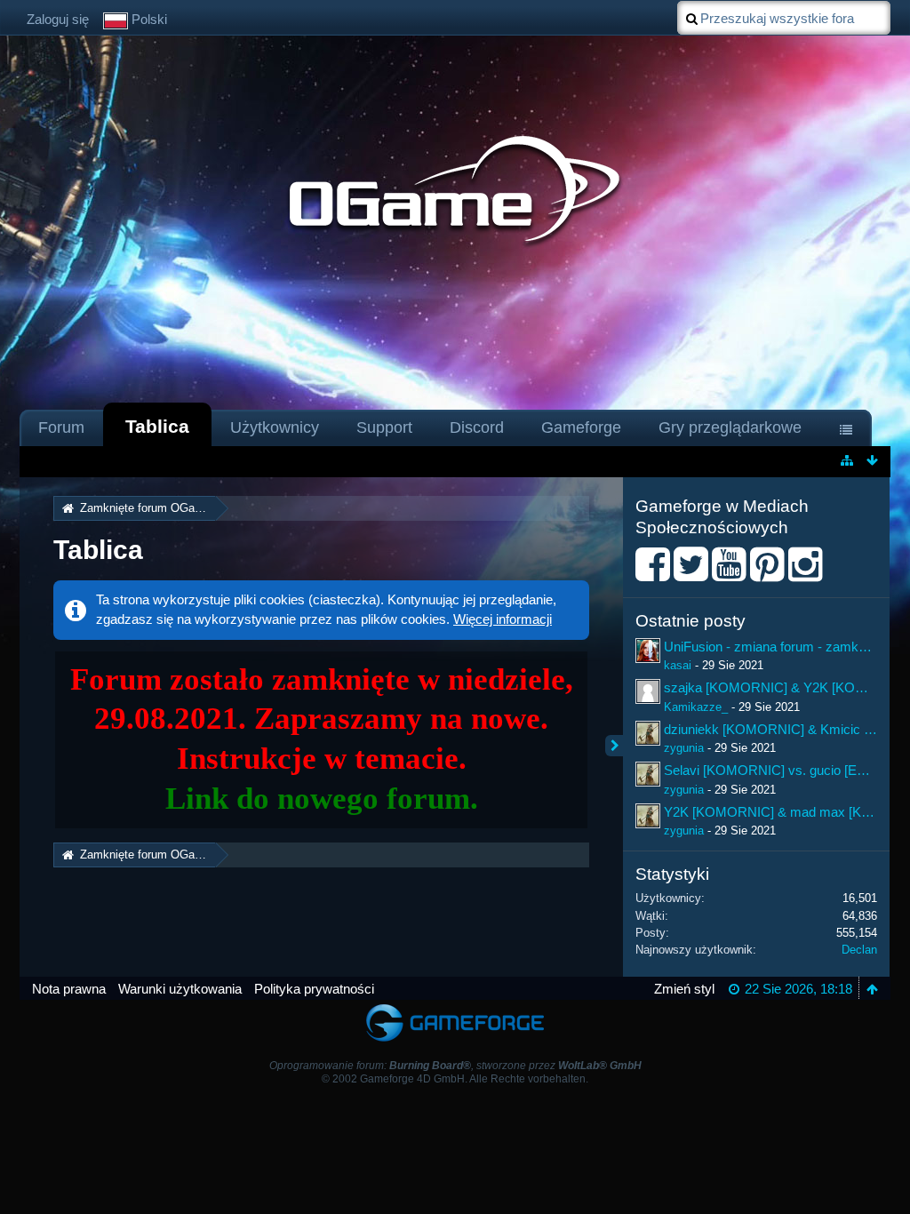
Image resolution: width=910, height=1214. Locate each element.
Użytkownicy (274, 427)
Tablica (157, 426)
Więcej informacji (502, 619)
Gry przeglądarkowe (730, 427)
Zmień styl (684, 988)
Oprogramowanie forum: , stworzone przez (455, 1065)
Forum (61, 427)
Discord (477, 427)
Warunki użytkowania (180, 988)
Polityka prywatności (314, 988)
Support (384, 427)
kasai (677, 665)
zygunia (684, 748)
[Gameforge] (455, 1008)
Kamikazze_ (696, 707)
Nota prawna (69, 988)
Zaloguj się (58, 19)
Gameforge (581, 427)
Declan (859, 949)
